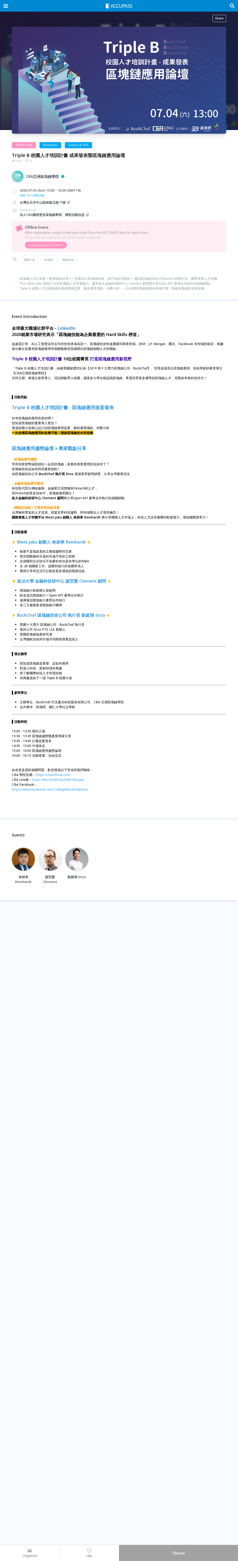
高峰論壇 (67, 260)
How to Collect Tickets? (46, 245)
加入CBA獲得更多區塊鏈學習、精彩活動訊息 (52, 214)
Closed (178, 1553)
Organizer (30, 1555)
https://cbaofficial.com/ (53, 774)
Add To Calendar (32, 195)
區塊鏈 (48, 260)
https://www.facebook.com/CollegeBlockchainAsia (50, 789)
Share (219, 18)
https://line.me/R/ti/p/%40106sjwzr (58, 779)
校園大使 (29, 260)
